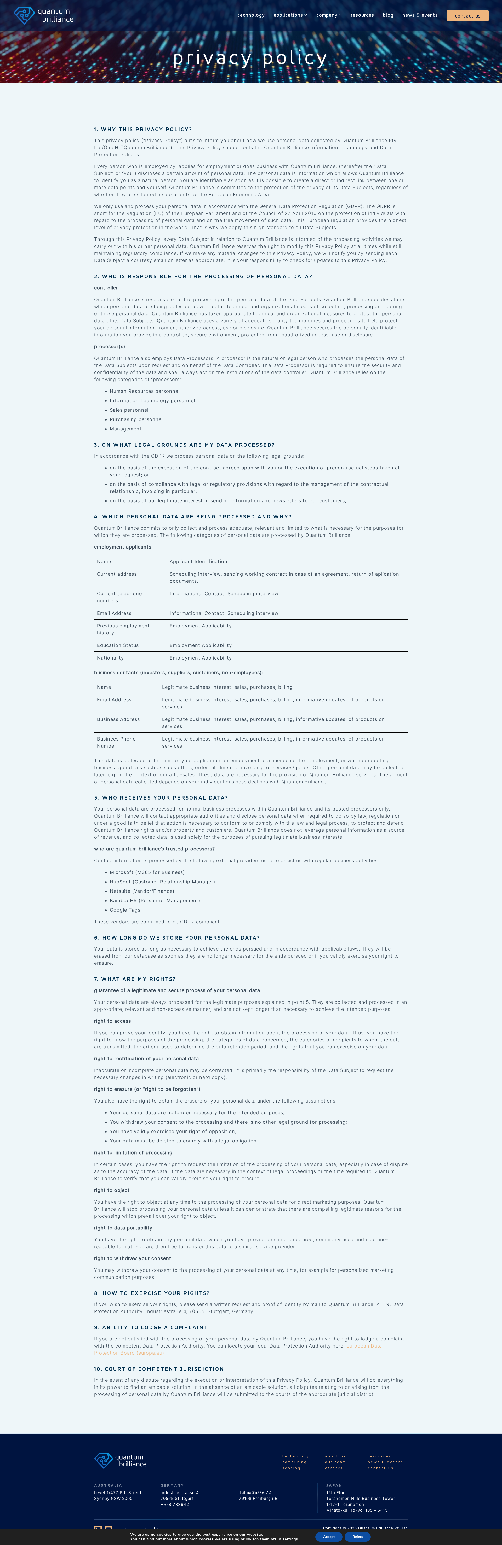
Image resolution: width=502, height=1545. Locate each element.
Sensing (291, 1468)
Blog (388, 15)
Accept (329, 1536)
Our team (335, 1462)
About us (335, 1456)
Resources (362, 15)
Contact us (468, 16)
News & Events (420, 15)
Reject (357, 1536)
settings (290, 1539)
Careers (334, 1468)
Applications (288, 15)
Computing (294, 1462)
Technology (251, 15)
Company (327, 15)
